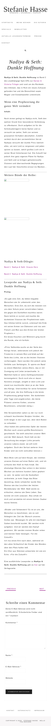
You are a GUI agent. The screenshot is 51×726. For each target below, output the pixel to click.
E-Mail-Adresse (13, 667)
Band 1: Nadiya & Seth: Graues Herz (21, 267)
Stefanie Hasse (25, 9)
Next (41, 589)
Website (9, 678)
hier (36, 565)
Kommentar (11, 623)
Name (9, 655)
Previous (11, 589)
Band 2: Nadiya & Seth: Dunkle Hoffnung (23, 274)
